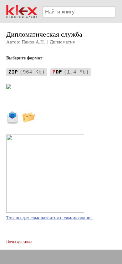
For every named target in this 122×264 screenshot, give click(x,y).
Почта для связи (19, 241)
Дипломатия (62, 41)
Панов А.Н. (33, 41)
